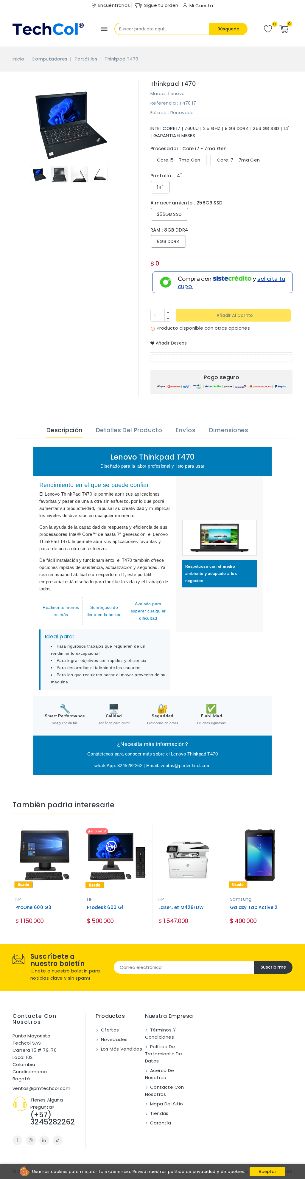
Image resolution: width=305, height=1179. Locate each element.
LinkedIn (44, 1140)
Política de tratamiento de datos (163, 1053)
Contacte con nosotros (34, 1019)
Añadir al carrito (234, 315)
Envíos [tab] (185, 430)
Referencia (163, 103)
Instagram (31, 1140)
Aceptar (267, 1172)
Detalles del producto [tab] (129, 430)
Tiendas (159, 1113)
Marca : (158, 93)
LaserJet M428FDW (181, 907)
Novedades (113, 1039)
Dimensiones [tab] (228, 430)
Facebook (17, 1140)
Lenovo (176, 93)
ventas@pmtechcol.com (41, 1088)
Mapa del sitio (166, 1104)
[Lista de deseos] (268, 29)
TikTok (58, 1140)
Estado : (159, 112)
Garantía (160, 1123)
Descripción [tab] (64, 430)
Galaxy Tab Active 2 (254, 907)
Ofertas (109, 1030)
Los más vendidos (120, 1049)
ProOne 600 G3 (33, 907)
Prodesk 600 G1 (105, 907)
